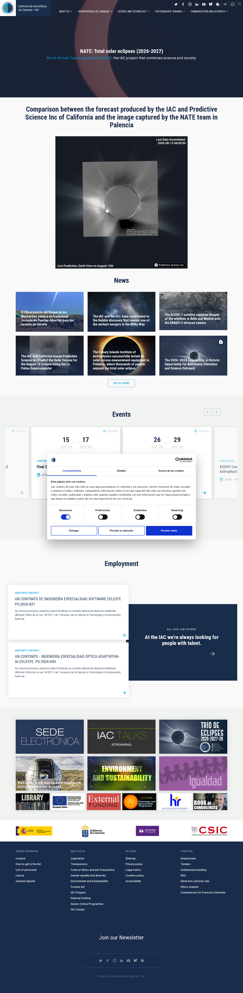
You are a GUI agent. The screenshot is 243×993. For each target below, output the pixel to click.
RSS (183, 875)
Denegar (74, 530)
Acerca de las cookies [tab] (171, 470)
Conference (44, 461)
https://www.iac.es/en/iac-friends (139, 801)
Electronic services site (195, 881)
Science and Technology (132, 11)
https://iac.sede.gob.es (50, 737)
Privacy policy (134, 864)
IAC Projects (78, 892)
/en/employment (212, 654)
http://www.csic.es (209, 831)
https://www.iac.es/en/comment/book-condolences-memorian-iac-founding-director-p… (210, 801)
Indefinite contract (27, 593)
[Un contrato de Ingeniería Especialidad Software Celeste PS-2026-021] (124, 635)
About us (64, 11)
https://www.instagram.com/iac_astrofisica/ (189, 4)
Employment (188, 858)
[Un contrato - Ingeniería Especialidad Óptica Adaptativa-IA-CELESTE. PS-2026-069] (124, 692)
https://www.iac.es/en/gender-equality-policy (193, 773)
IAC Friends (78, 909)
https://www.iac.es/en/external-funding (104, 801)
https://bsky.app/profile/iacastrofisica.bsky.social (210, 4)
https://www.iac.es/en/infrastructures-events (50, 773)
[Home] (8, 8)
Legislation (77, 858)
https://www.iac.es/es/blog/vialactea (217, 4)
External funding (81, 898)
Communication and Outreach (208, 11)
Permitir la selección (121, 530)
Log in (232, 4)
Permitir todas (169, 530)
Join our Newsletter (121, 937)
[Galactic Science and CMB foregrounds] (204, 492)
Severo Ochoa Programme (87, 904)
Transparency (79, 864)
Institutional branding (193, 869)
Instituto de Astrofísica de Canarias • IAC (33, 8)
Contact (20, 858)
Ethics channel (189, 886)
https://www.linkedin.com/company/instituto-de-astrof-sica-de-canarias (196, 4)
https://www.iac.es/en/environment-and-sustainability (121, 773)
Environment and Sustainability (89, 881)
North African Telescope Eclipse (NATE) (79, 58)
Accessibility (133, 881)
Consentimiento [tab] (72, 470)
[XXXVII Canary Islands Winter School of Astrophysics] (21, 492)
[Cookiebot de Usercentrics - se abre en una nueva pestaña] (177, 459)
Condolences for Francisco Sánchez (203, 892)
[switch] (103, 517)
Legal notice (133, 869)
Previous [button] (207, 412)
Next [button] (217, 412)
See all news (121, 383)
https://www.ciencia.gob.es (34, 831)
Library (20, 875)
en (225, 4)
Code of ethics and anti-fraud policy (93, 869)
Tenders (186, 864)
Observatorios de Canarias (93, 11)
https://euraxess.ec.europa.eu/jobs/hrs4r (175, 801)
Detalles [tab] (121, 470)
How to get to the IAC (28, 864)
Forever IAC (78, 886)
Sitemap (131, 858)
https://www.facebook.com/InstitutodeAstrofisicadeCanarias (183, 4)
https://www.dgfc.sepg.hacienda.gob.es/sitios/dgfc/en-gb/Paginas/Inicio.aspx (68, 801)
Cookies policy (135, 875)
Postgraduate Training (168, 11)
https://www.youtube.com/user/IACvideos (203, 4)
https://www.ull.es (148, 831)
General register (25, 881)
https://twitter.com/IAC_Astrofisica (176, 4)
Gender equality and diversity (88, 875)
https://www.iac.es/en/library (33, 801)
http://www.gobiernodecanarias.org (93, 831)
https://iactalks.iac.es (121, 737)
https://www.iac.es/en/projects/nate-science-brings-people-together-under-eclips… (193, 737)
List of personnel (26, 869)
